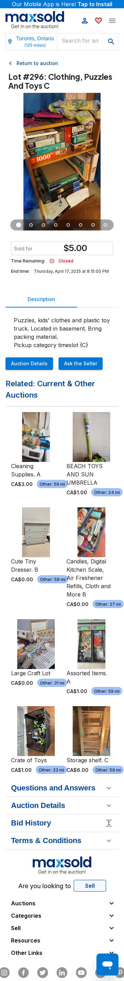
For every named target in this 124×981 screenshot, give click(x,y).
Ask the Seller (80, 363)
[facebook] (23, 972)
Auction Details (29, 363)
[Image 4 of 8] (56, 225)
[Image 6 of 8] (80, 225)
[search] (111, 41)
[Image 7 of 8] (93, 225)
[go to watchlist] (98, 20)
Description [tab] (41, 299)
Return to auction (37, 63)
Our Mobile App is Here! (62, 4)
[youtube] (81, 972)
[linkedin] (62, 972)
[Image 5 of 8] (68, 225)
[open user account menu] (85, 20)
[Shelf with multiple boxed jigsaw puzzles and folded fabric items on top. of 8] (18, 225)
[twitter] (42, 972)
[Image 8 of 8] (105, 225)
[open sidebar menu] (112, 20)
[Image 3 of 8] (43, 225)
